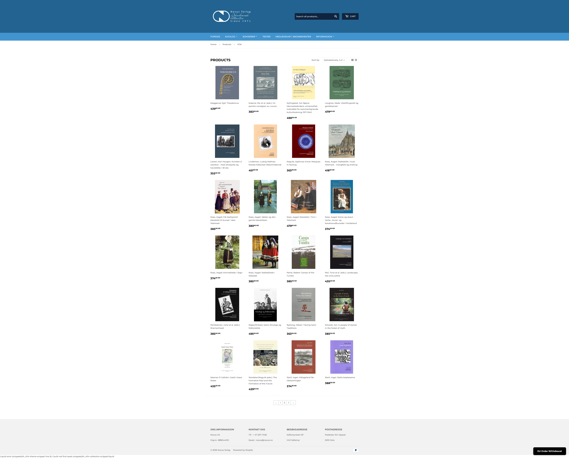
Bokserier (249, 36)
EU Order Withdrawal (549, 451)
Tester (266, 36)
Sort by (315, 60)
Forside (215, 36)
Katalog (230, 36)
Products (227, 44)
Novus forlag (224, 450)
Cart (352, 16)
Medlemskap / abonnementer (293, 36)
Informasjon (324, 36)
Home (213, 44)
